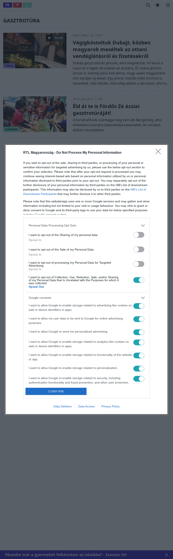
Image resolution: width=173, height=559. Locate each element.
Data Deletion (63, 406)
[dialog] (86, 279)
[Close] (159, 153)
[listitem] (86, 225)
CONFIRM (56, 391)
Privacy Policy (110, 406)
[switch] (138, 235)
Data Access (86, 406)
